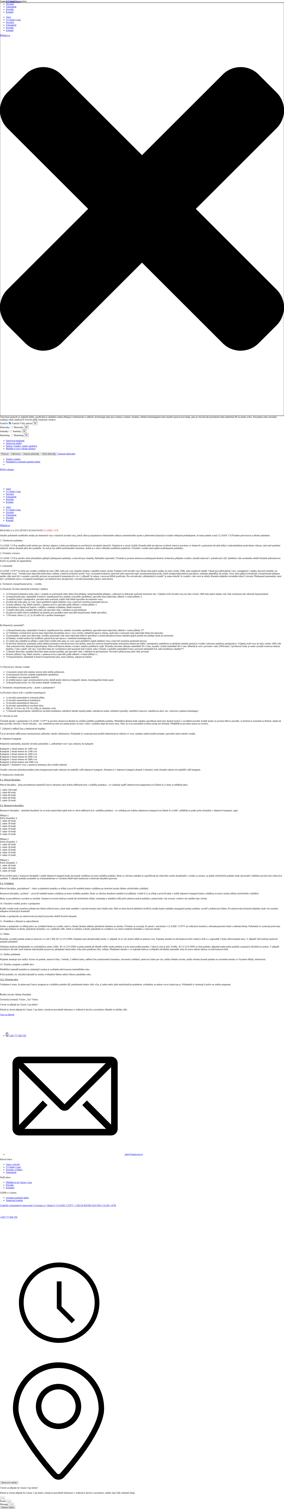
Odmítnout (15, 454)
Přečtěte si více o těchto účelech (21, 448)
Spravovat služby (14, 443)
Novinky (10, 494)
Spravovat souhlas (9, 1483)
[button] (142, 209)
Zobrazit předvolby (31, 454)
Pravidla (10, 499)
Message (4, 1504)
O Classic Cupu (13, 491)
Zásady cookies (13, 459)
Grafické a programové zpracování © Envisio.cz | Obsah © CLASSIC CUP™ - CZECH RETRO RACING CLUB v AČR (58, 1205)
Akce (8, 489)
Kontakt (9, 502)
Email (3, 1501)
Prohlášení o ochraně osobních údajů (23, 462)
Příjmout (4, 454)
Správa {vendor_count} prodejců (21, 446)
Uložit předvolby (49, 454)
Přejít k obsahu (7, 469)
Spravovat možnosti (15, 440)
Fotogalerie (11, 497)
